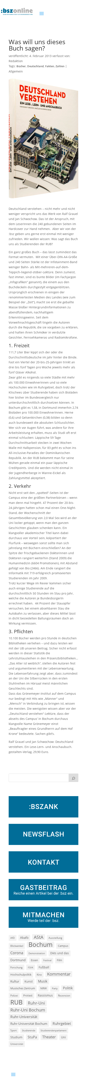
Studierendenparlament (54, 1030)
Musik (42, 981)
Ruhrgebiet (62, 1023)
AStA (38, 937)
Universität (16, 1044)
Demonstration (37, 953)
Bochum (41, 945)
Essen (34, 960)
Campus (63, 946)
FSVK (30, 967)
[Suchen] (73, 778)
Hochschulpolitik (20, 974)
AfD (12, 938)
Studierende (28, 1030)
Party (55, 988)
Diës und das (59, 953)
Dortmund (18, 960)
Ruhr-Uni (36, 1003)
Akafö (24, 937)
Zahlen (60, 66)
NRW (43, 988)
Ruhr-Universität (23, 1016)
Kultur (14, 981)
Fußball (44, 967)
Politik (68, 988)
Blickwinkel (16, 945)
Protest (28, 995)
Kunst (28, 981)
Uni (63, 1037)
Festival (47, 960)
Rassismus (45, 995)
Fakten (49, 66)
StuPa (32, 1037)
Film (59, 960)
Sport (13, 1030)
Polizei (14, 995)
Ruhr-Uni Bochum (27, 1010)
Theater (49, 1036)
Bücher (21, 66)
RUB (16, 1002)
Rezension (64, 995)
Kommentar (59, 974)
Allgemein (16, 71)
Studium (16, 1037)
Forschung (16, 967)
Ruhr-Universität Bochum (28, 1023)
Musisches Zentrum (22, 988)
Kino (39, 974)
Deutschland (35, 66)
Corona (16, 952)
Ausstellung (55, 937)
